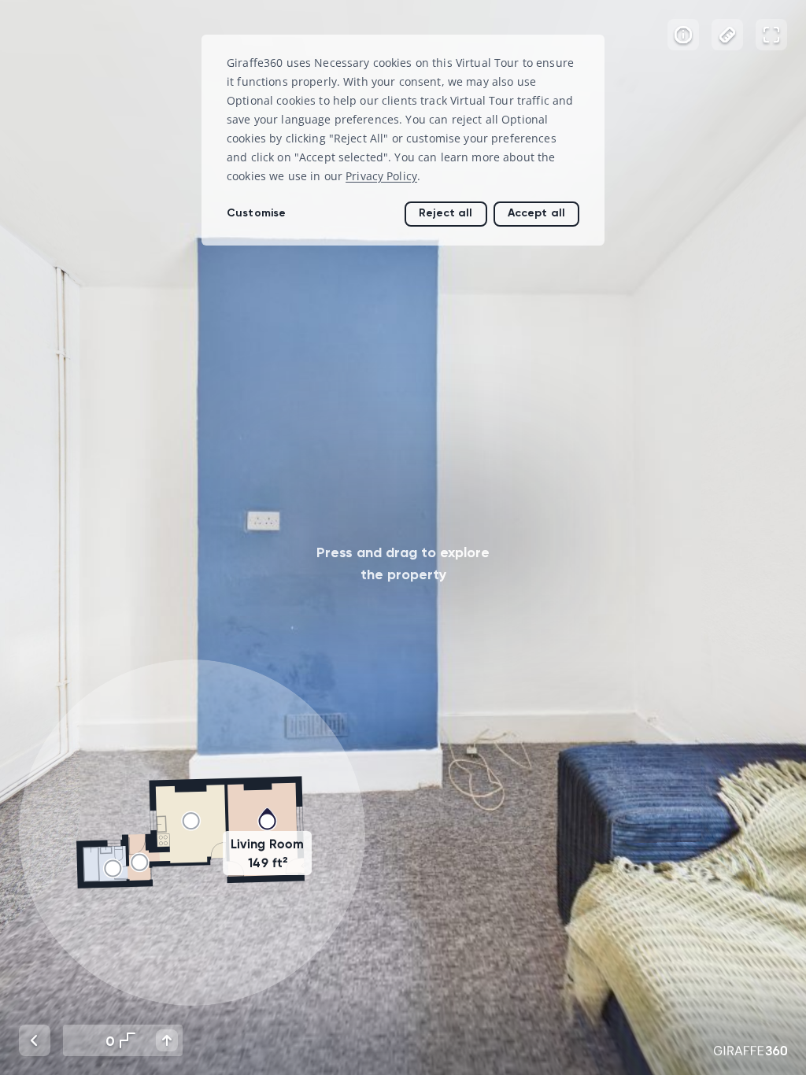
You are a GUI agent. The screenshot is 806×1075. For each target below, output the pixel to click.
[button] (192, 832)
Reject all (445, 213)
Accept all (536, 213)
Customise (256, 213)
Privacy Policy (381, 175)
